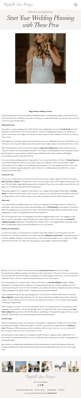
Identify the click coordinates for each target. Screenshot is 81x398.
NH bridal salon (53, 207)
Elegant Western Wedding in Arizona (40, 111)
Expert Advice (32, 12)
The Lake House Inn (72, 160)
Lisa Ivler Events (65, 129)
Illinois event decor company (10, 181)
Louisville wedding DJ (55, 282)
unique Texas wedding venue (48, 148)
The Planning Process (45, 12)
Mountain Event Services (46, 270)
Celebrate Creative (52, 393)
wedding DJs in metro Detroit (53, 235)
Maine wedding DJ (8, 297)
